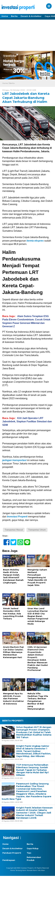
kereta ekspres (35, 240)
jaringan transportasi (14, 460)
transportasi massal (14, 530)
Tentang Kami (21, 870)
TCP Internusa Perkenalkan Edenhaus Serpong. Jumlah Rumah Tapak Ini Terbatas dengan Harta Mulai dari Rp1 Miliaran (32, 770)
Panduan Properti (11, 853)
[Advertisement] (27, 35)
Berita (14, 16)
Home (5, 16)
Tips (29, 853)
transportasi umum (37, 530)
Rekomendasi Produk (34, 858)
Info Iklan (41, 870)
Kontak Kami (32, 870)
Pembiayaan (8, 860)
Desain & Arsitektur (31, 16)
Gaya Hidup (32, 848)
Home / (5, 83)
